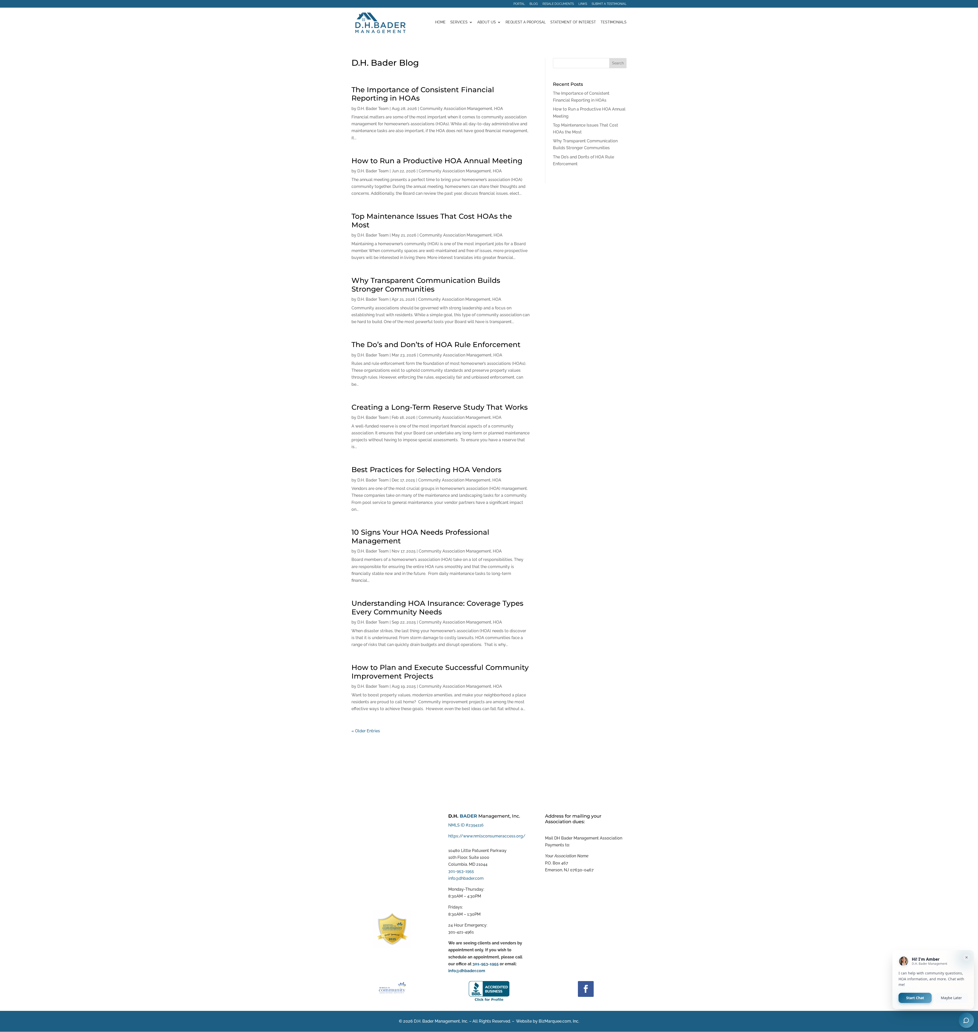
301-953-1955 (461, 871)
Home (440, 22)
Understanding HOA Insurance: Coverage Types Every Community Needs (437, 607)
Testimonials (614, 22)
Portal (519, 4)
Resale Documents (558, 4)
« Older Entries (365, 730)
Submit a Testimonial (609, 4)
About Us (486, 22)
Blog (533, 4)
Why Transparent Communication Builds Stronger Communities (425, 284)
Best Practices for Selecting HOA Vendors (426, 469)
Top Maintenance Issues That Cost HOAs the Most (431, 220)
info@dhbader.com (466, 878)
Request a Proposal (526, 22)
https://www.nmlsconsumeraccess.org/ (486, 836)
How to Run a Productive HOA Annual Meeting (436, 160)
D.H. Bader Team (373, 108)
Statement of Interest (573, 22)
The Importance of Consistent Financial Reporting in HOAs (422, 94)
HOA (498, 108)
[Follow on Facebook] (586, 989)
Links (582, 4)
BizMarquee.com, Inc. (559, 1021)
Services (459, 22)
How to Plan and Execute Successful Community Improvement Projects (440, 671)
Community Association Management (456, 108)
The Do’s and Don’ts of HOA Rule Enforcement (436, 344)
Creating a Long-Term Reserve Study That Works (439, 407)
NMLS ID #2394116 (466, 825)
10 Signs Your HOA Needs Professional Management (420, 536)
